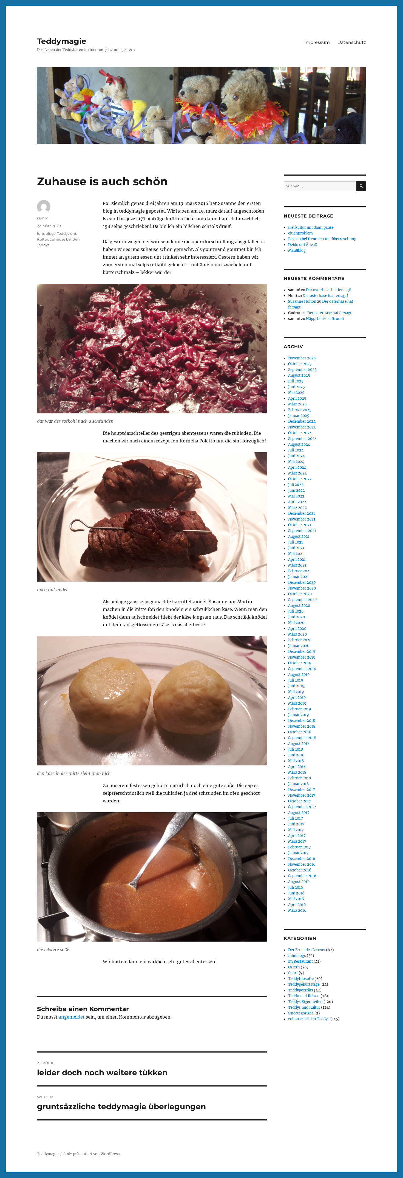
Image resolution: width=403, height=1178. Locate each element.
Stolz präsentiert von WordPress (91, 1154)
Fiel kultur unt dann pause (311, 227)
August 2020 (299, 605)
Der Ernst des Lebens (306, 950)
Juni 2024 (296, 456)
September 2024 (302, 438)
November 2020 (302, 588)
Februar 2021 (299, 571)
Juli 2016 (295, 887)
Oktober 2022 (300, 479)
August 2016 (299, 881)
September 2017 (302, 807)
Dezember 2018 (301, 720)
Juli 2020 (295, 611)
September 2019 (302, 669)
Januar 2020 (298, 646)
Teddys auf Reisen (304, 996)
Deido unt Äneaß (302, 244)
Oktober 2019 (299, 663)
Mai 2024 (296, 461)
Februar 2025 (299, 410)
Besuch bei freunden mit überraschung (322, 239)
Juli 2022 (295, 484)
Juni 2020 (296, 617)
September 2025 (302, 369)
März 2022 (297, 507)
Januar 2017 (298, 853)
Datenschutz (351, 42)
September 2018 (302, 738)
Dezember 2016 (301, 858)
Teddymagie (61, 41)
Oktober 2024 (300, 433)
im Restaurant (300, 961)
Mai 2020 (296, 623)
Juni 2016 (296, 893)
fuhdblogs (46, 233)
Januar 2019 (298, 715)
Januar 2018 (298, 784)
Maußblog (297, 250)
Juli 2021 (295, 542)
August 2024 (299, 444)
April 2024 (297, 467)
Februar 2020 (299, 640)
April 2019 (297, 697)
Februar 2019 (299, 709)
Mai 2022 (296, 496)
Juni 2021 (296, 548)
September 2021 (302, 530)
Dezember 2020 (302, 582)
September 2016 (302, 876)
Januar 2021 (298, 576)
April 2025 (297, 398)
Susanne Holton (302, 301)
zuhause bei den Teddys (309, 1019)
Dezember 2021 (301, 513)
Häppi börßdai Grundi (325, 318)
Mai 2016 (296, 899)
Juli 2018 (295, 749)
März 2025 (297, 404)
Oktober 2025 (300, 364)
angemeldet (72, 1017)
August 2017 (299, 812)
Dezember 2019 (301, 651)
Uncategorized (301, 1013)
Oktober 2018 (299, 732)
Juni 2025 (296, 387)
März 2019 (297, 703)
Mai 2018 (296, 761)
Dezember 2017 (301, 789)
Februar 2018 (299, 778)
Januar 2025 (298, 415)
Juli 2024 (295, 450)
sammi (43, 218)
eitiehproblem (300, 233)
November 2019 (302, 657)
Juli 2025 (295, 381)
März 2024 (297, 473)
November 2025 (302, 358)
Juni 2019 (296, 686)
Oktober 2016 (299, 870)
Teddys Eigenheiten (305, 1001)
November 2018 (301, 726)
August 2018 (299, 743)
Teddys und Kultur (304, 1007)
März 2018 (297, 772)
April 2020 (297, 628)
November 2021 (301, 519)
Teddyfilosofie (301, 978)
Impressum (317, 42)
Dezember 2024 (302, 421)
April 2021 (297, 559)
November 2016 (302, 864)
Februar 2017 (299, 847)
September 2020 (302, 599)
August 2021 (299, 536)
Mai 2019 (296, 692)
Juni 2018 (296, 755)
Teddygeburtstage (304, 984)
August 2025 (299, 375)
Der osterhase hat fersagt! (328, 290)
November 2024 (302, 427)
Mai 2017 (296, 830)
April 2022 (297, 502)
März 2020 (297, 634)
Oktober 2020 (300, 594)
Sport (293, 973)
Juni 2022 (296, 490)
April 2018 (297, 766)
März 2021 (297, 565)
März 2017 (297, 841)
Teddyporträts (300, 990)
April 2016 (297, 904)
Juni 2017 (296, 824)
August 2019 (299, 674)
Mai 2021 (296, 553)
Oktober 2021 (299, 525)
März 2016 (297, 910)
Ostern (294, 967)
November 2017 (301, 795)
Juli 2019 (295, 680)
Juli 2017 (295, 818)
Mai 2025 (296, 392)
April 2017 (297, 835)
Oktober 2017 (299, 801)
